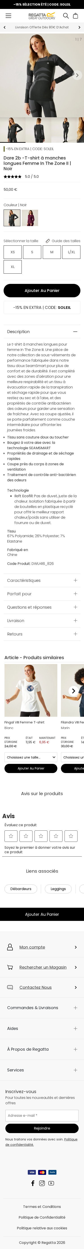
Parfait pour (19, 593)
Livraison (15, 620)
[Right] (74, 691)
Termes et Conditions (42, 1206)
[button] (77, 75)
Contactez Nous (35, 987)
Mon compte (32, 947)
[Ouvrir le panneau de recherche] (66, 16)
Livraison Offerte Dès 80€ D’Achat (42, 27)
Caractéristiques (24, 580)
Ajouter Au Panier (42, 914)
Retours (14, 634)
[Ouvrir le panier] (75, 16)
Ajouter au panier (42, 290)
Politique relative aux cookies (42, 1228)
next (79, 27)
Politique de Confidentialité (42, 1217)
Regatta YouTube (51, 1183)
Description (18, 331)
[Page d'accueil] (42, 15)
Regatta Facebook (33, 1183)
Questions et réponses (29, 607)
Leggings (58, 888)
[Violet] (30, 217)
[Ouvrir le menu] (8, 16)
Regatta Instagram (42, 1183)
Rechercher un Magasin (43, 967)
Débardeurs (20, 888)
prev (4, 27)
